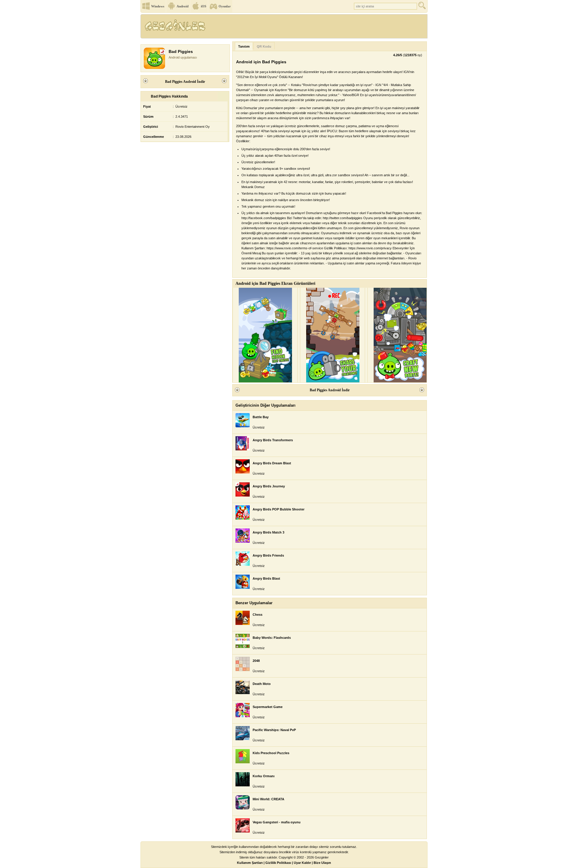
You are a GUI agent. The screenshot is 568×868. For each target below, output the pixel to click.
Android (182, 6)
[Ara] (422, 7)
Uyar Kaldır (302, 862)
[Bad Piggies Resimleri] (265, 335)
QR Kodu (264, 46)
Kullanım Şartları (250, 862)
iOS (203, 6)
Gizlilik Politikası (278, 862)
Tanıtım (244, 46)
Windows (157, 6)
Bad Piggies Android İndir (185, 82)
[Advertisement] (319, 28)
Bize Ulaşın (322, 862)
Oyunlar (225, 6)
